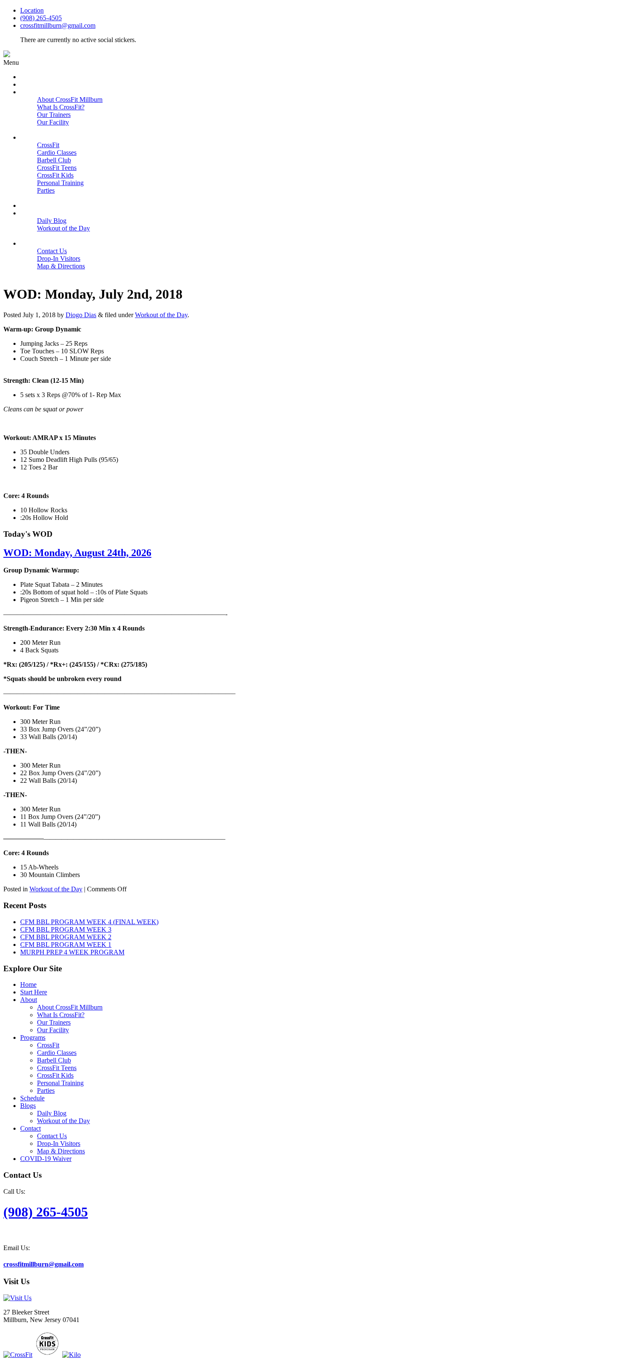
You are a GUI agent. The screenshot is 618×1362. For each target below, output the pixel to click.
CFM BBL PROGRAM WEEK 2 (65, 937)
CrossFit (48, 1045)
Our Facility (53, 1029)
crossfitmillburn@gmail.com (57, 25)
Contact (30, 1128)
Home (28, 984)
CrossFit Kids (55, 1075)
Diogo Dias (81, 314)
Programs (32, 1037)
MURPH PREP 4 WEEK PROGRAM (72, 952)
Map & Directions (61, 1151)
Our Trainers (54, 1022)
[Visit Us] (17, 1297)
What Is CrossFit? (61, 1014)
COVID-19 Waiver (45, 1158)
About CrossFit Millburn (70, 1007)
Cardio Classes (57, 1052)
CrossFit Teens (57, 1067)
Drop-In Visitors (58, 1143)
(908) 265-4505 (41, 17)
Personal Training (60, 1082)
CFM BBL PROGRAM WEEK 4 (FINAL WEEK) (89, 921)
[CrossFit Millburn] (6, 54)
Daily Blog (51, 1113)
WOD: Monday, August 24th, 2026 (77, 552)
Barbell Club (54, 1060)
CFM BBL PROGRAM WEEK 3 (65, 929)
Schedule (32, 1098)
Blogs (28, 1105)
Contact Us (52, 1135)
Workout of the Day (161, 314)
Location (32, 10)
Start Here (33, 992)
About (28, 999)
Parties (46, 1090)
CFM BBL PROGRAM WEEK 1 (65, 944)
